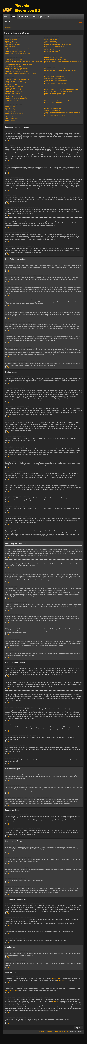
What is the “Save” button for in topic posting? (17, 97)
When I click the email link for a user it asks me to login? (20, 73)
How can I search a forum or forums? (54, 76)
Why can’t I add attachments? (13, 91)
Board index (8, 27)
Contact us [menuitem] (41, 1031)
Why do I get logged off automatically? (15, 51)
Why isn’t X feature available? (52, 110)
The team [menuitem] (49, 1031)
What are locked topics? (11, 118)
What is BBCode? (10, 106)
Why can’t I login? (10, 46)
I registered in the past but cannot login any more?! (19, 48)
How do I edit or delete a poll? (13, 88)
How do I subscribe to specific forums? (55, 93)
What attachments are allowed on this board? (56, 101)
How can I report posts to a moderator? (16, 95)
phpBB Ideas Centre (11, 991)
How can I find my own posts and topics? (55, 83)
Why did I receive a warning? (13, 93)
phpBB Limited (56, 978)
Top (8, 140)
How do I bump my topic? (12, 100)
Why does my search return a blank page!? (56, 80)
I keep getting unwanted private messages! (56, 59)
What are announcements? (12, 115)
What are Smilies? (10, 109)
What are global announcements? (14, 113)
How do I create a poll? (11, 84)
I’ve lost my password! (11, 50)
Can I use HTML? (10, 108)
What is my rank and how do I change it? (16, 71)
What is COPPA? (9, 41)
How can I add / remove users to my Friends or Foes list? (60, 70)
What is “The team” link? (51, 51)
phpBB (40, 316)
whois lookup (56, 1001)
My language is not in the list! (13, 66)
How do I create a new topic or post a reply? (17, 79)
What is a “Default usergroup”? (52, 50)
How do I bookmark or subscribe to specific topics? (58, 91)
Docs (34, 17)
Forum (13, 17)
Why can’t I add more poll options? (14, 86)
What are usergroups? (50, 42)
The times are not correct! (12, 62)
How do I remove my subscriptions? (54, 94)
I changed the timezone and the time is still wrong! (18, 64)
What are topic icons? (11, 120)
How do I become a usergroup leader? (54, 46)
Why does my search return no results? (55, 78)
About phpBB (61, 980)
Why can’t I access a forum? (13, 90)
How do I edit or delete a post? (13, 81)
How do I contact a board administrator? (55, 115)
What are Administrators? (51, 39)
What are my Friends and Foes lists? (54, 68)
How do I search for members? (52, 82)
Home (6, 17)
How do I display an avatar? (13, 70)
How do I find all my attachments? (53, 102)
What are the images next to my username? (17, 68)
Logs (40, 17)
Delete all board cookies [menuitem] (61, 1031)
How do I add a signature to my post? (15, 82)
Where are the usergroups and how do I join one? (57, 44)
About (20, 17)
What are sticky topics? (11, 117)
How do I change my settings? (13, 59)
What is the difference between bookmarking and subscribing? (61, 89)
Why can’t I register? (11, 42)
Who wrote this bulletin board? (52, 108)
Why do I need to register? (12, 39)
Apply (47, 17)
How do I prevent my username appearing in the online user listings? (24, 61)
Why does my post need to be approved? (16, 98)
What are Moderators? (50, 41)
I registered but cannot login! (13, 44)
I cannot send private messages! (53, 57)
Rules (27, 17)
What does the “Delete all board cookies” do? (17, 53)
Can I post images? (10, 111)
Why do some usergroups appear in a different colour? (59, 48)
